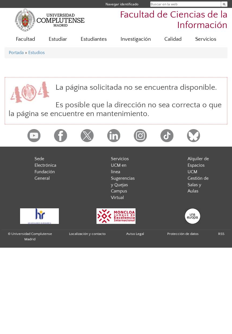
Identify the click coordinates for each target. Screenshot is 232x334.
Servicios (205, 39)
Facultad (25, 39)
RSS (221, 234)
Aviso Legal (135, 234)
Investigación (136, 39)
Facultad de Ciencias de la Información (173, 20)
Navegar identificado (122, 4)
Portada (16, 52)
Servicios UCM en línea (120, 165)
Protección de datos (183, 234)
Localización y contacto (87, 234)
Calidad (173, 39)
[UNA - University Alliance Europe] (192, 216)
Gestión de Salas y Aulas (198, 185)
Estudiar (58, 39)
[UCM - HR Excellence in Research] (39, 216)
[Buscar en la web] (224, 4)
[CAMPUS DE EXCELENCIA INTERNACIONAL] (116, 216)
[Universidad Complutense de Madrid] (50, 19)
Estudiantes (94, 39)
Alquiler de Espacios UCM (198, 165)
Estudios (36, 52)
